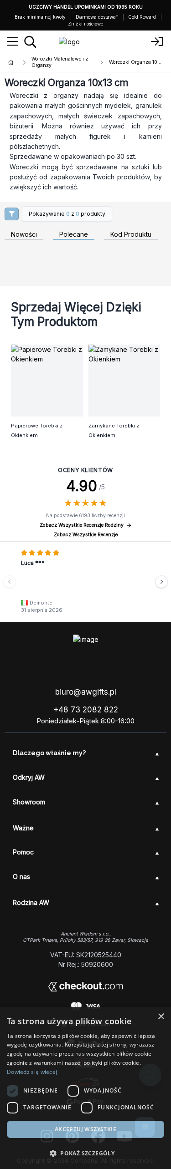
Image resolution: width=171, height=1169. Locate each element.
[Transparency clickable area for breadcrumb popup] (59, 62)
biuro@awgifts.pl (85, 691)
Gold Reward (142, 17)
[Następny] (161, 581)
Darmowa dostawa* (97, 17)
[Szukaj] (30, 42)
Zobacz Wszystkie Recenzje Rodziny (82, 525)
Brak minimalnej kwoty (40, 17)
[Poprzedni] (9, 581)
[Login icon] (157, 42)
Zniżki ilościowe (85, 23)
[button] (85, 1153)
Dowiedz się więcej (32, 1072)
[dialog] (85, 1088)
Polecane (73, 234)
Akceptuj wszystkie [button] (85, 1129)
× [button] (160, 1016)
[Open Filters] (12, 214)
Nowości (24, 234)
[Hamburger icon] (12, 42)
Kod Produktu (130, 234)
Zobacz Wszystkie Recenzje (86, 535)
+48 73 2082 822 (85, 709)
